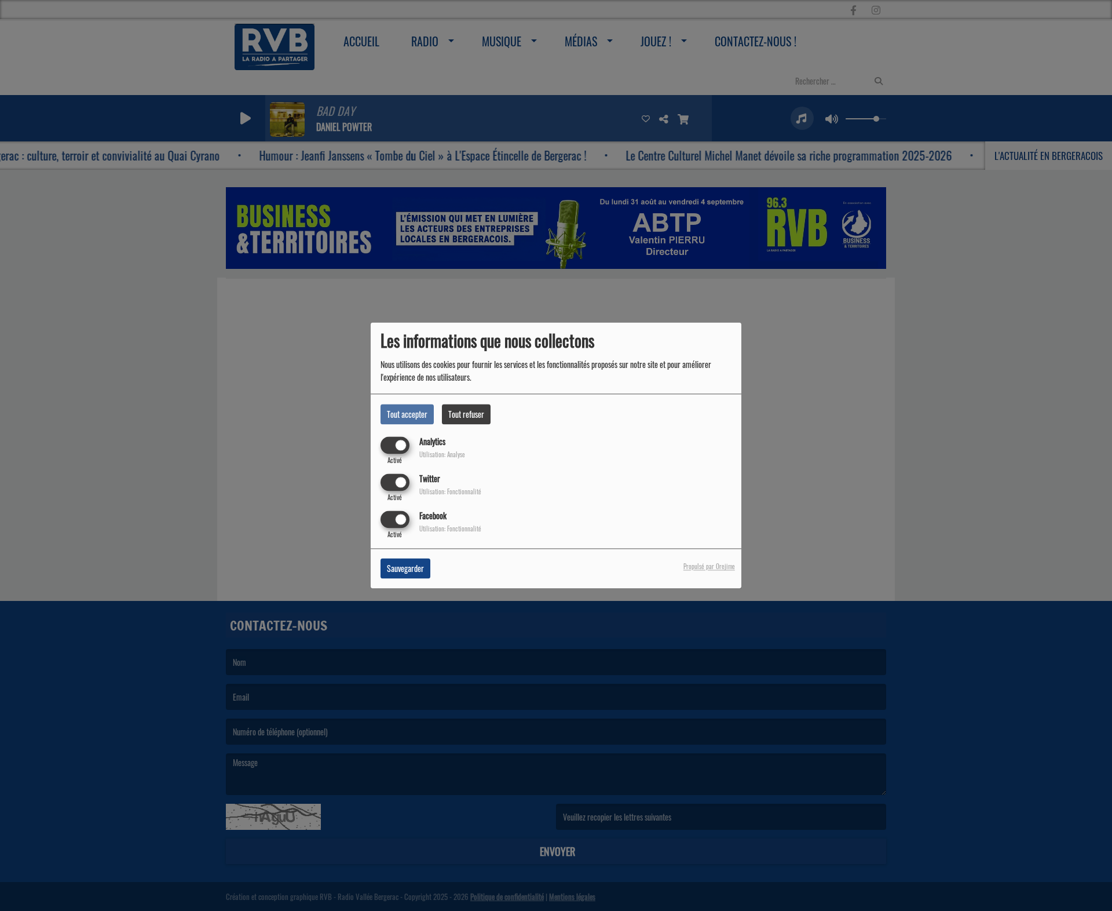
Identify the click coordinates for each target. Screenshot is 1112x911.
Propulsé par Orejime (709, 566)
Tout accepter (407, 414)
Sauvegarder (405, 569)
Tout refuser (466, 414)
